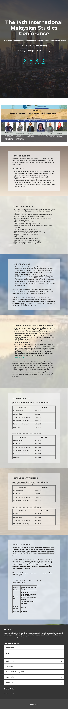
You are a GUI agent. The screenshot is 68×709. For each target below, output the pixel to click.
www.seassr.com (20, 357)
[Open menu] (64, 3)
